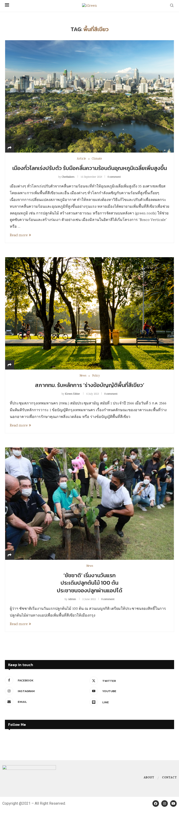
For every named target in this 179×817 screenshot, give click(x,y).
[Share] (9, 148)
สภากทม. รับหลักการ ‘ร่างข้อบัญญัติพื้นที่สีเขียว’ (89, 385)
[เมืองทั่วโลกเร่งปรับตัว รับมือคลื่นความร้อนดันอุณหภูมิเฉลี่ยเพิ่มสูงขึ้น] (89, 96)
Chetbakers (68, 177)
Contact (169, 778)
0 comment (114, 177)
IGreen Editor (72, 394)
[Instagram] (164, 803)
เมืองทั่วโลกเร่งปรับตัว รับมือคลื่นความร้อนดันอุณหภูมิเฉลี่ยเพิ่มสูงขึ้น (89, 168)
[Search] (171, 6)
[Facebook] (155, 803)
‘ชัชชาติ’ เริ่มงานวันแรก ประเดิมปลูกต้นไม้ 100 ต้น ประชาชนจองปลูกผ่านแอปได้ (89, 582)
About (149, 778)
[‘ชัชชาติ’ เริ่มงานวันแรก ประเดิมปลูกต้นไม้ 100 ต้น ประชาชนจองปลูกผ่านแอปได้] (89, 503)
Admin (72, 599)
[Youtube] (173, 803)
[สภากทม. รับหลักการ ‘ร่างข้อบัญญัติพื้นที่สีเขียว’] (89, 313)
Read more (19, 235)
